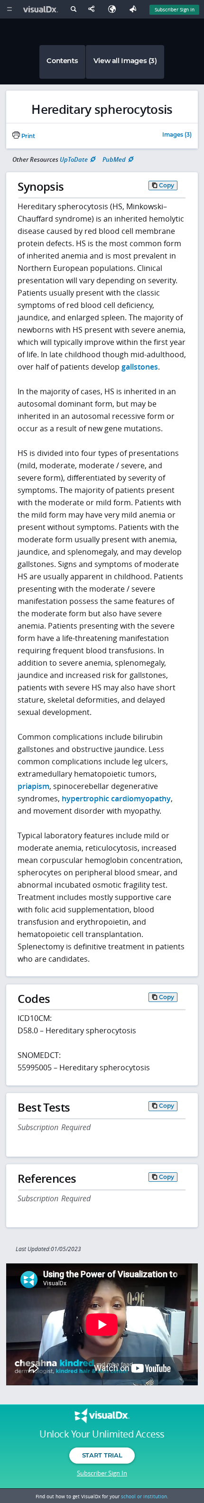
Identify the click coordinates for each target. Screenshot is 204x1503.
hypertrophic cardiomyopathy (116, 798)
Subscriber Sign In (175, 9)
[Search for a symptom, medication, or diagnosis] (73, 10)
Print (27, 136)
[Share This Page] (93, 9)
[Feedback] (134, 9)
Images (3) (177, 135)
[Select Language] (114, 9)
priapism (33, 786)
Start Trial (102, 1455)
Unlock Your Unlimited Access (101, 1434)
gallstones (139, 367)
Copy (166, 185)
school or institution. (144, 1496)
